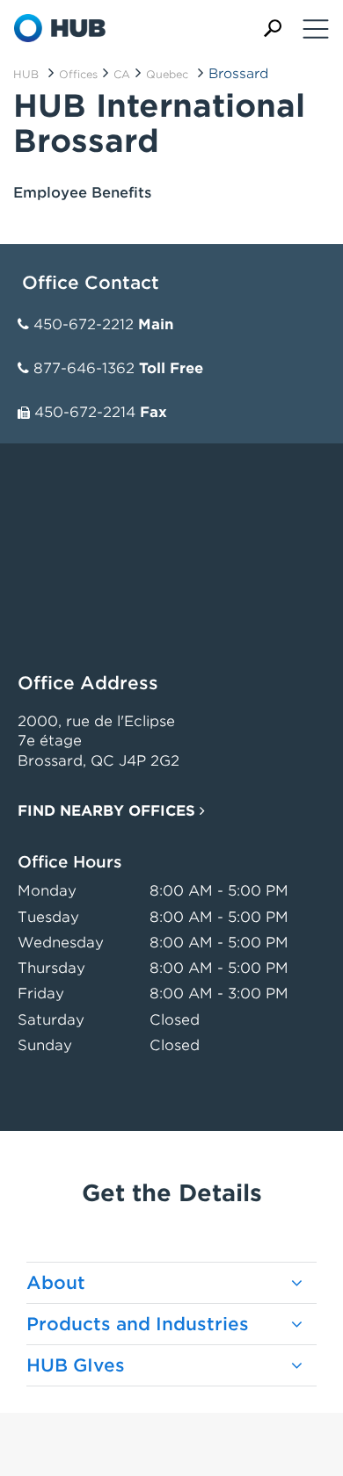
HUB (26, 74)
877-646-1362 (84, 368)
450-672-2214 (84, 412)
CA (121, 74)
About (55, 1282)
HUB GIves (75, 1365)
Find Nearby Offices (109, 811)
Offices (78, 74)
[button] (272, 28)
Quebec (167, 74)
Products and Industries (137, 1324)
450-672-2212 (83, 324)
